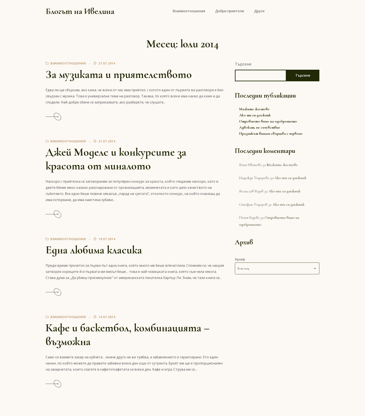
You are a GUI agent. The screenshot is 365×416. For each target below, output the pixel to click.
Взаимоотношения (68, 63)
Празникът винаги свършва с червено (270, 133)
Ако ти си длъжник (255, 115)
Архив (240, 259)
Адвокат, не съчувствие (259, 127)
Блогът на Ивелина (80, 11)
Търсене (243, 64)
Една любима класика (94, 250)
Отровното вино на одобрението (268, 121)
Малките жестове (254, 109)
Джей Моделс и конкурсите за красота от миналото (116, 159)
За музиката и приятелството (119, 74)
